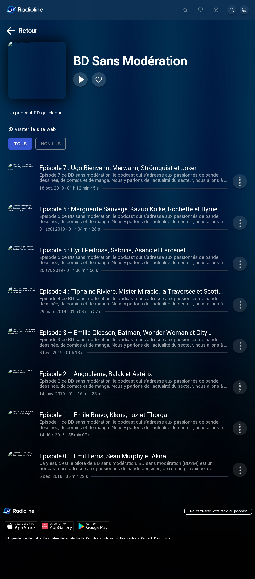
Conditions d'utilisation (102, 538)
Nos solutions (129, 538)
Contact (146, 538)
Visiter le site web (35, 129)
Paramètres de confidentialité (63, 538)
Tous (20, 143)
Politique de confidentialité (23, 538)
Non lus (51, 143)
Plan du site (162, 538)
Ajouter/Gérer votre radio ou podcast (218, 511)
